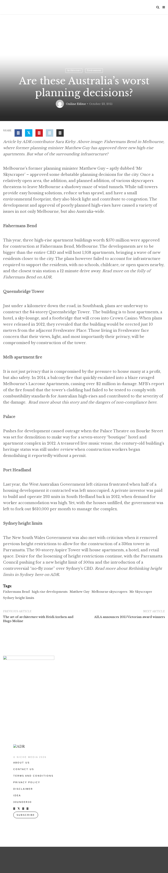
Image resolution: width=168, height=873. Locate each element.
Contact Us (23, 769)
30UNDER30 (22, 802)
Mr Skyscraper (140, 592)
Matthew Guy (80, 592)
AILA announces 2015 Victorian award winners (129, 617)
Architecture (74, 70)
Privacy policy (26, 782)
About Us (21, 762)
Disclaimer (23, 789)
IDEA (17, 795)
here (152, 402)
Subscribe (26, 815)
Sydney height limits (18, 598)
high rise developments (50, 592)
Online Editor (76, 104)
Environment (94, 70)
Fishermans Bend (16, 592)
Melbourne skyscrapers (109, 592)
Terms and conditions (33, 776)
